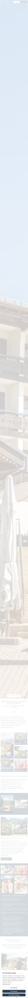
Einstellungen (14, 987)
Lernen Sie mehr (6, 984)
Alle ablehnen (14, 991)
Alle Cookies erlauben (14, 995)
